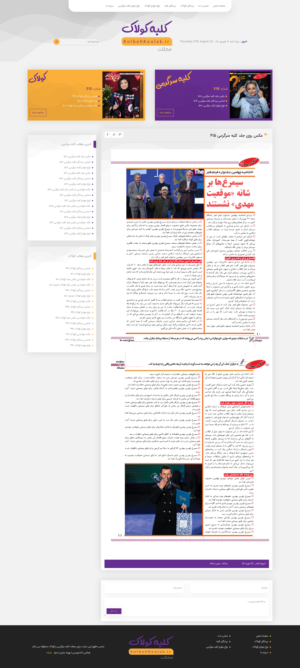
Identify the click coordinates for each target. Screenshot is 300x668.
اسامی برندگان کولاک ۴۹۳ (77, 340)
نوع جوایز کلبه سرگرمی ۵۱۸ (212, 106)
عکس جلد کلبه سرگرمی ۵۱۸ (211, 96)
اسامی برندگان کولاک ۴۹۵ (77, 307)
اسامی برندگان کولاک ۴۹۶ (84, 96)
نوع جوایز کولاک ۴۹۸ (80, 329)
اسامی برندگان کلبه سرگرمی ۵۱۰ (75, 228)
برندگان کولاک (187, 6)
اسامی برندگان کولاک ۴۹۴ (77, 323)
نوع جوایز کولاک (152, 6)
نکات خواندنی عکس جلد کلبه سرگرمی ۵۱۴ (69, 222)
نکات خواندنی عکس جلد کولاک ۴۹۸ (73, 318)
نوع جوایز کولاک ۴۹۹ (80, 312)
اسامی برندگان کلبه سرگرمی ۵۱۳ (74, 178)
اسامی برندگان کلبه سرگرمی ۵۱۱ (75, 211)
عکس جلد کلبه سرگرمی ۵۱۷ (77, 173)
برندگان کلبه (170, 6)
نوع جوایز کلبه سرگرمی (129, 6)
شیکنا (49, 653)
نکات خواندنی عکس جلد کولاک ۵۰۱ (80, 106)
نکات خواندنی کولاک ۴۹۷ (78, 334)
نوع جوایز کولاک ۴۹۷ (80, 345)
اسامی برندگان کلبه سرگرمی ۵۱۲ (75, 195)
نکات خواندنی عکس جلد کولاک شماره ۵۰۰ (69, 285)
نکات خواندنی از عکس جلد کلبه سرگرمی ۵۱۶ (69, 189)
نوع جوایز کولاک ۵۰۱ (87, 101)
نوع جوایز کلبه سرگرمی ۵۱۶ (77, 200)
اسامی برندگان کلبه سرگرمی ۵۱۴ (209, 101)
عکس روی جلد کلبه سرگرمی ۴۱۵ (236, 135)
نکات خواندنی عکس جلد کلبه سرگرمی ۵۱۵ (69, 206)
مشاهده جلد (165, 113)
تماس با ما (204, 6)
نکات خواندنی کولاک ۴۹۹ (78, 301)
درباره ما (110, 6)
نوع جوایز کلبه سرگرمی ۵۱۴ (77, 233)
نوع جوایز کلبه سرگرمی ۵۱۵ (77, 217)
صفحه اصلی (219, 6)
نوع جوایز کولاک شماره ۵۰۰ (77, 296)
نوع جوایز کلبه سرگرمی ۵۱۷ (77, 184)
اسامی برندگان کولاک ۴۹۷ (77, 290)
